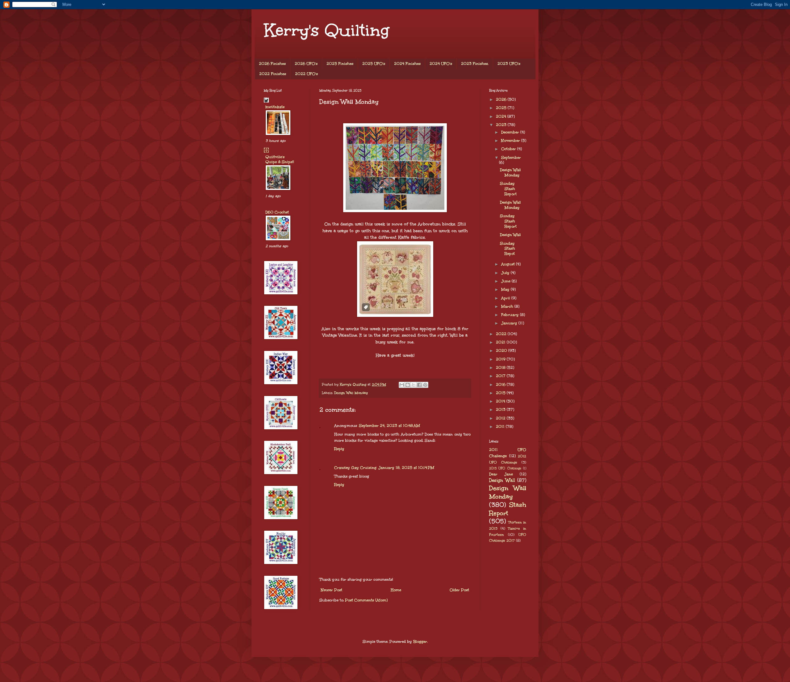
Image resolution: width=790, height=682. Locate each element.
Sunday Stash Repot (507, 248)
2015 (501, 392)
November (511, 140)
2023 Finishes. (475, 63)
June (506, 281)
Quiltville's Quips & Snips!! (279, 159)
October (509, 148)
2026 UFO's (306, 63)
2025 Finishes (339, 63)
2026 (502, 99)
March (507, 306)
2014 (501, 401)
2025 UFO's (373, 63)
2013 (501, 409)
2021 (501, 342)
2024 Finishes (407, 63)
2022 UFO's (306, 73)
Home (396, 589)
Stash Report (507, 509)
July (506, 272)
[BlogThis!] (408, 385)
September (511, 157)
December (510, 132)
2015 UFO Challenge (505, 468)
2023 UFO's (508, 63)
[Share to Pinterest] (425, 385)
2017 (501, 375)
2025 (502, 107)
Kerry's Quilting (326, 30)
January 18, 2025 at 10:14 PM (406, 467)
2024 (501, 116)
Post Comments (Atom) (366, 600)
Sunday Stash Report (508, 188)
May (506, 289)
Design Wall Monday (351, 392)
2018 (501, 367)
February (510, 314)
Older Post (459, 589)
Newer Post (331, 589)
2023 (502, 124)
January (509, 323)
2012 (501, 418)
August (508, 264)
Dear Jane (501, 474)
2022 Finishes (272, 73)
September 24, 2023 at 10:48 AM (389, 425)
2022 (502, 333)
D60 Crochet (277, 212)
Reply (339, 448)
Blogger (420, 641)
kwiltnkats (275, 106)
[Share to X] (413, 385)
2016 (501, 384)
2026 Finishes (272, 63)
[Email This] (402, 385)
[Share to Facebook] (419, 385)
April (506, 298)
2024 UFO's (441, 63)
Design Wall (510, 234)
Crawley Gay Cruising (355, 467)
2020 (502, 350)
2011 (501, 426)
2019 (501, 359)
